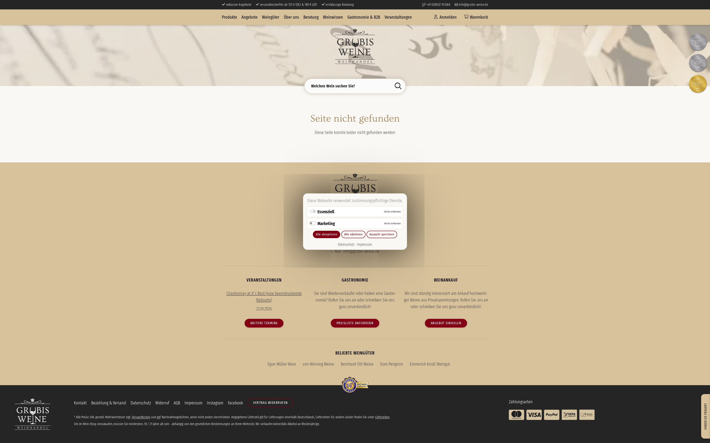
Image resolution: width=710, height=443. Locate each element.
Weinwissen (333, 17)
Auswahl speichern (381, 234)
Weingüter (270, 17)
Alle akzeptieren (326, 234)
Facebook (235, 402)
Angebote (249, 17)
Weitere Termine (264, 323)
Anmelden (448, 17)
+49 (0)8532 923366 (437, 5)
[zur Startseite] (355, 46)
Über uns (291, 17)
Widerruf (162, 402)
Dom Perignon (391, 364)
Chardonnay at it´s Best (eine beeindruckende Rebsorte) (264, 297)
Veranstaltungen (398, 17)
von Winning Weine (318, 364)
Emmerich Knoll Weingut (430, 364)
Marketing (326, 223)
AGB (177, 402)
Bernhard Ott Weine (357, 364)
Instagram (215, 402)
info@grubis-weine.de (473, 5)
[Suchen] (399, 86)
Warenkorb (479, 17)
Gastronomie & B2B (363, 17)
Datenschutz (346, 244)
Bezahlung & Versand (108, 402)
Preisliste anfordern (355, 323)
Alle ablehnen (353, 234)
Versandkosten (141, 417)
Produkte (229, 17)
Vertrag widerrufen (270, 403)
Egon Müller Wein (282, 364)
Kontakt (80, 402)
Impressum (364, 244)
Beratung (311, 17)
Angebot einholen (446, 323)
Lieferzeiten (382, 417)
